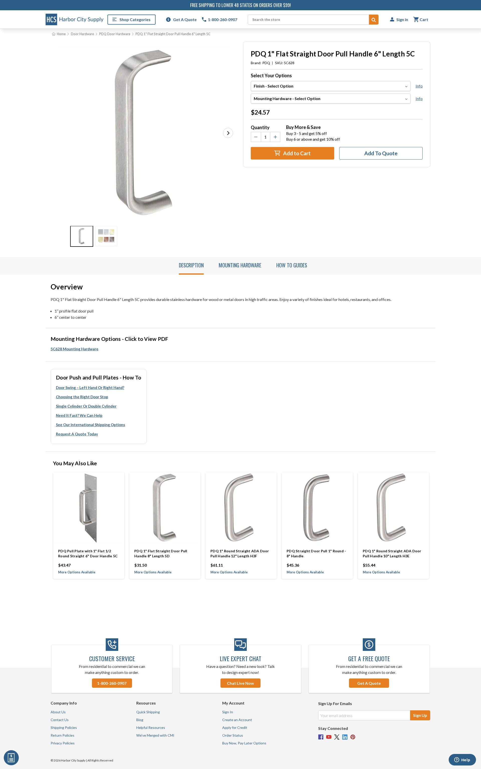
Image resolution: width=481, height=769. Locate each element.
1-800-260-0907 (112, 683)
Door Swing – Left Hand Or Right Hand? (90, 387)
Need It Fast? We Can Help (79, 415)
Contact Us (60, 720)
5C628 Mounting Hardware (74, 349)
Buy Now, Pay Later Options (244, 743)
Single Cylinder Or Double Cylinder (86, 406)
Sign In (227, 712)
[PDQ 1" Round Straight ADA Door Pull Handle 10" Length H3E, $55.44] (393, 508)
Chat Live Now (240, 683)
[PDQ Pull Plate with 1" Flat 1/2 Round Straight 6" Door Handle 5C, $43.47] (88, 508)
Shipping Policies (64, 727)
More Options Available (76, 572)
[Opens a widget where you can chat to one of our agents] (462, 760)
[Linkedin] (344, 737)
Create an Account (237, 720)
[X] (336, 737)
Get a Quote (369, 683)
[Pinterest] (352, 737)
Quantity (260, 127)
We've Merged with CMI (155, 735)
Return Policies (62, 735)
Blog (139, 720)
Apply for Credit (234, 727)
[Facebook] (320, 737)
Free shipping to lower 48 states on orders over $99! (240, 5)
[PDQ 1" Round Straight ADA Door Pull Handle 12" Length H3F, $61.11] (241, 508)
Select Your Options (271, 75)
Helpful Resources (150, 727)
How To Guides (291, 265)
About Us (58, 712)
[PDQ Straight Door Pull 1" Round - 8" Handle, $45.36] (317, 508)
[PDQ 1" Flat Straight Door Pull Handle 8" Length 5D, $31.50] (164, 508)
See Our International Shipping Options (90, 424)
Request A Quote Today (77, 434)
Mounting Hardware (240, 265)
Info (419, 86)
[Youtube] (328, 737)
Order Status (232, 735)
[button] (228, 133)
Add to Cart (296, 153)
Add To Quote (381, 153)
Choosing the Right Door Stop (82, 397)
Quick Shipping (148, 712)
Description (191, 265)
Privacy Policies (63, 743)
